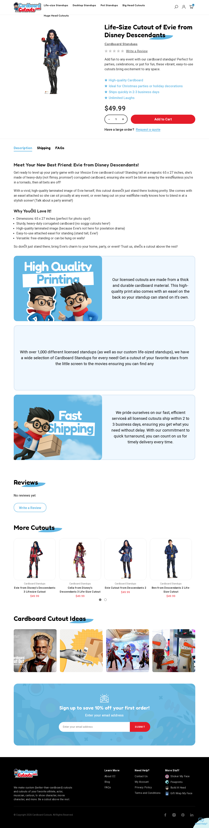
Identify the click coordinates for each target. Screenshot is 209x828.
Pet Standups (109, 5)
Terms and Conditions (148, 793)
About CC (110, 776)
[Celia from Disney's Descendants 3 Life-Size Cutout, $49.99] (80, 559)
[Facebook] (165, 815)
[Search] (176, 7)
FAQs (59, 148)
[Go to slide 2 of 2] (105, 599)
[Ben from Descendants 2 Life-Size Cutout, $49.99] (171, 559)
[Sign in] (184, 7)
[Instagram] (174, 815)
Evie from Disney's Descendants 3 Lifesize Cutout (34, 589)
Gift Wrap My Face (181, 793)
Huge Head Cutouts (56, 15)
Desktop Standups (84, 5)
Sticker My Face (180, 776)
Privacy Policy (143, 787)
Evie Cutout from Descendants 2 (125, 587)
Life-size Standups (56, 5)
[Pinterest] (182, 815)
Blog (107, 781)
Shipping (43, 148)
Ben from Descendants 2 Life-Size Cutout (171, 589)
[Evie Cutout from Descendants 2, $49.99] (125, 559)
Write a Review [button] (137, 51)
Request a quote (148, 129)
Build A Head (178, 787)
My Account (142, 781)
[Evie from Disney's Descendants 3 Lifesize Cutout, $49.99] (35, 559)
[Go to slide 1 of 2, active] (100, 599)
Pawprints (176, 782)
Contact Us (141, 776)
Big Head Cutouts (133, 5)
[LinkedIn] (191, 815)
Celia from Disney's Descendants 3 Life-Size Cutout (80, 589)
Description (23, 148)
